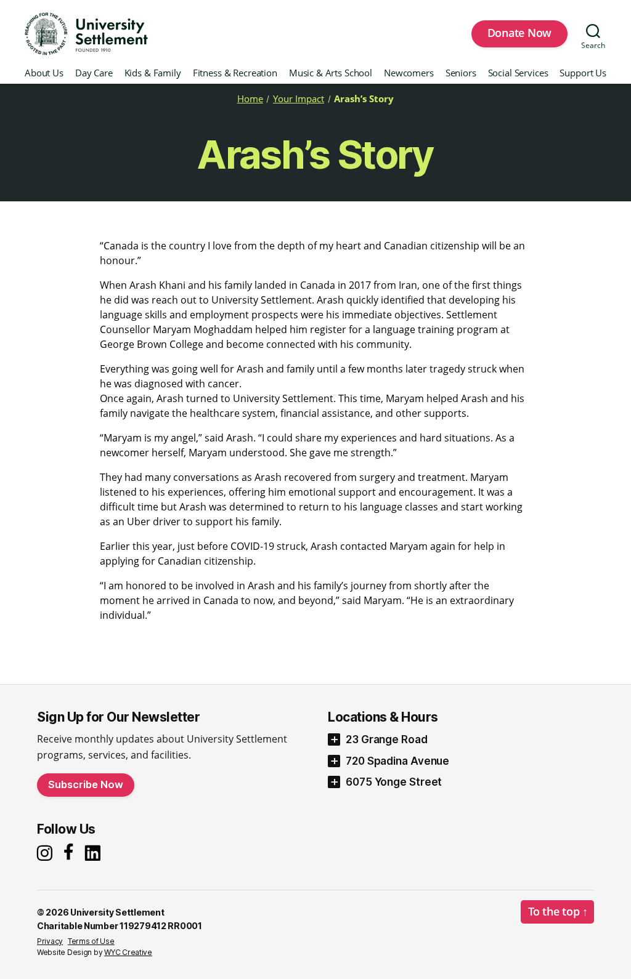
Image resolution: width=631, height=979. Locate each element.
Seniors (461, 73)
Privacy (50, 941)
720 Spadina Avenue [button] (397, 761)
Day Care (94, 73)
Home (250, 98)
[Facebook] (70, 853)
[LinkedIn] (96, 853)
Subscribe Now (85, 784)
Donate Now (519, 32)
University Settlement (117, 912)
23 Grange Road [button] (387, 739)
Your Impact (298, 98)
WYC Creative (128, 952)
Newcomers (409, 73)
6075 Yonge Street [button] (394, 782)
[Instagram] (46, 853)
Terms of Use (91, 941)
